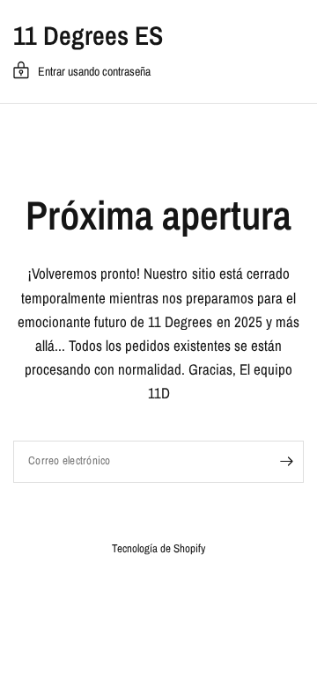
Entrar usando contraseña (94, 71)
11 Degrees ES (88, 35)
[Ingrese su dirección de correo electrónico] (286, 462)
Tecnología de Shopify (158, 548)
